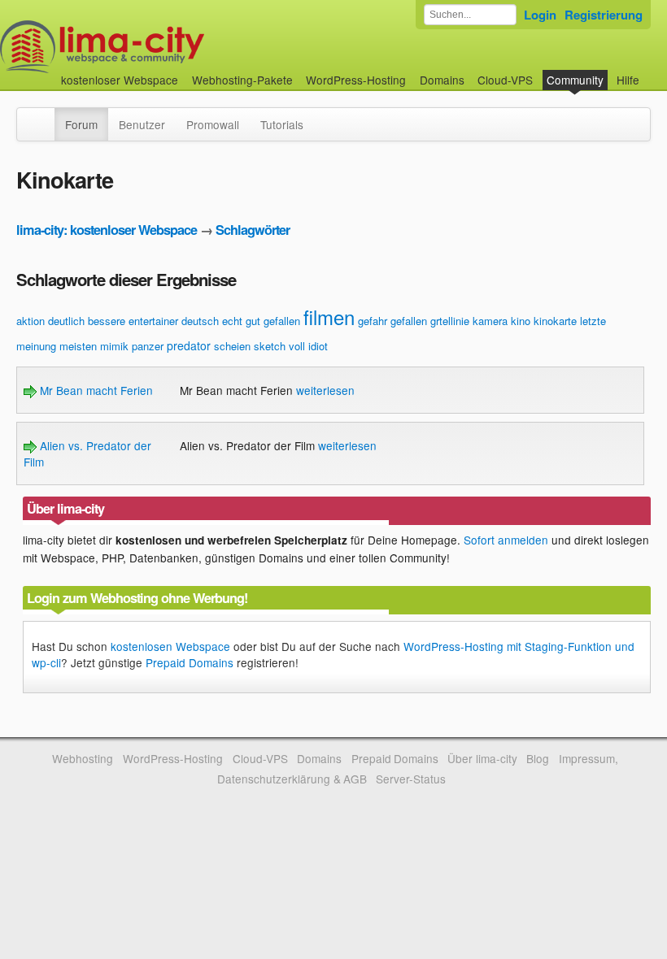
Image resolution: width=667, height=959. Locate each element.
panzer (147, 346)
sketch (270, 346)
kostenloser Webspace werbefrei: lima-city (162, 46)
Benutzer (142, 124)
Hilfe (628, 80)
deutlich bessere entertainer (113, 320)
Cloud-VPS (505, 80)
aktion (30, 320)
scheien (232, 346)
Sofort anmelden (506, 540)
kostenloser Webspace (119, 80)
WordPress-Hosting (356, 80)
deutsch (200, 320)
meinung (36, 346)
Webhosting (82, 758)
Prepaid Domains (189, 662)
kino (520, 320)
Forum (81, 124)
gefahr (372, 320)
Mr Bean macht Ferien (95, 390)
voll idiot (308, 346)
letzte (593, 320)
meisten (78, 346)
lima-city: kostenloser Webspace (106, 229)
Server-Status (411, 778)
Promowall (212, 124)
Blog (537, 758)
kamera (490, 320)
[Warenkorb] (652, 72)
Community (575, 80)
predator (189, 345)
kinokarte (555, 320)
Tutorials (281, 124)
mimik (114, 346)
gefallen (408, 320)
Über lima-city (482, 758)
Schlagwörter (253, 229)
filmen (329, 316)
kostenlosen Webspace (170, 646)
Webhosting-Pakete (242, 80)
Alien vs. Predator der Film (87, 453)
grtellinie (449, 320)
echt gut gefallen (261, 320)
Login (540, 15)
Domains (442, 80)
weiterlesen (325, 390)
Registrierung (604, 15)
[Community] (43, 116)
